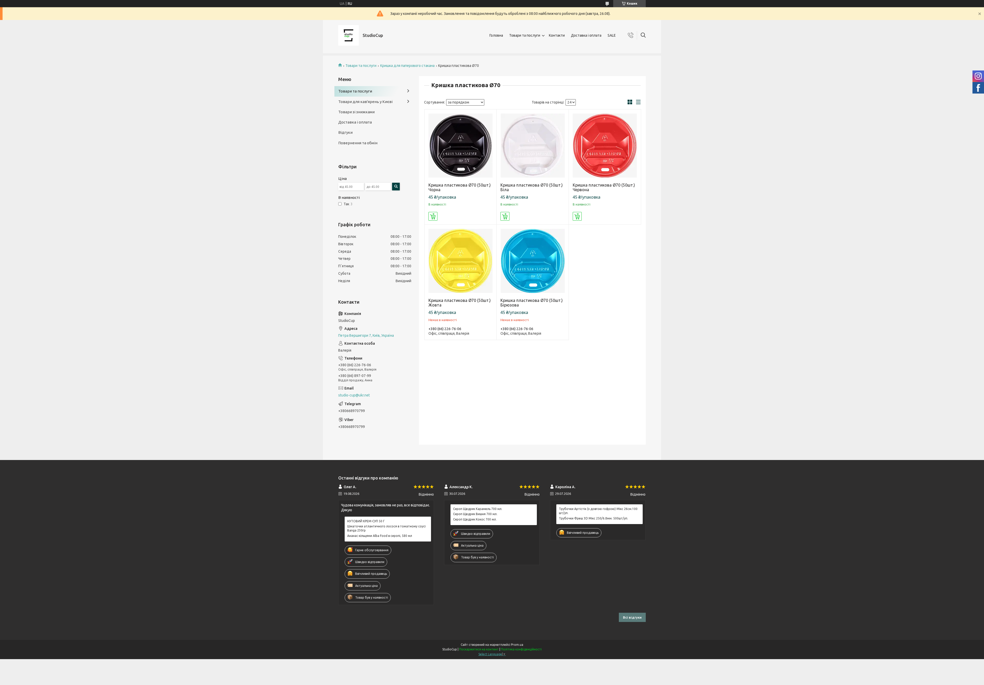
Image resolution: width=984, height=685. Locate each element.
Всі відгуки (632, 617)
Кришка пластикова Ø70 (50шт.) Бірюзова (531, 302)
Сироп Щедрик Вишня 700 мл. (475, 514)
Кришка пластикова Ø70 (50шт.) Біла (531, 187)
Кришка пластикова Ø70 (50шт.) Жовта (459, 302)
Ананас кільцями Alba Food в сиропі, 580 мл (379, 535)
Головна (496, 35)
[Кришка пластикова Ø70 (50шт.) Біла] (533, 145)
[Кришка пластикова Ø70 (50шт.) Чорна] (461, 145)
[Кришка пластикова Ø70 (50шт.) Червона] (605, 145)
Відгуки (345, 132)
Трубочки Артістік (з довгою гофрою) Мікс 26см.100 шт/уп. (598, 511)
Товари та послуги (524, 35)
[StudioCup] (348, 35)
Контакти (557, 35)
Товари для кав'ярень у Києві (365, 101)
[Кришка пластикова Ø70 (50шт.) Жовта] (461, 261)
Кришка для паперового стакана (407, 66)
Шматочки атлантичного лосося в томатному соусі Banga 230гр (386, 528)
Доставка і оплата (586, 35)
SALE (612, 35)
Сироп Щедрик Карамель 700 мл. (477, 508)
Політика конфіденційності (521, 649)
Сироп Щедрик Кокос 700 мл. (475, 519)
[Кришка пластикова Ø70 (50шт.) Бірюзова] (533, 261)
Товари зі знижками (356, 112)
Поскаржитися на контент (479, 649)
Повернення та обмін (357, 143)
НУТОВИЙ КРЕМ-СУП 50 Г (366, 521)
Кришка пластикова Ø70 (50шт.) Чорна (459, 187)
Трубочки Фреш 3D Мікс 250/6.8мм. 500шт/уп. (593, 518)
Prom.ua (517, 644)
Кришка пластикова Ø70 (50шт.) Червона (604, 187)
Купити (432, 216)
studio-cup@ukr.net (354, 395)
